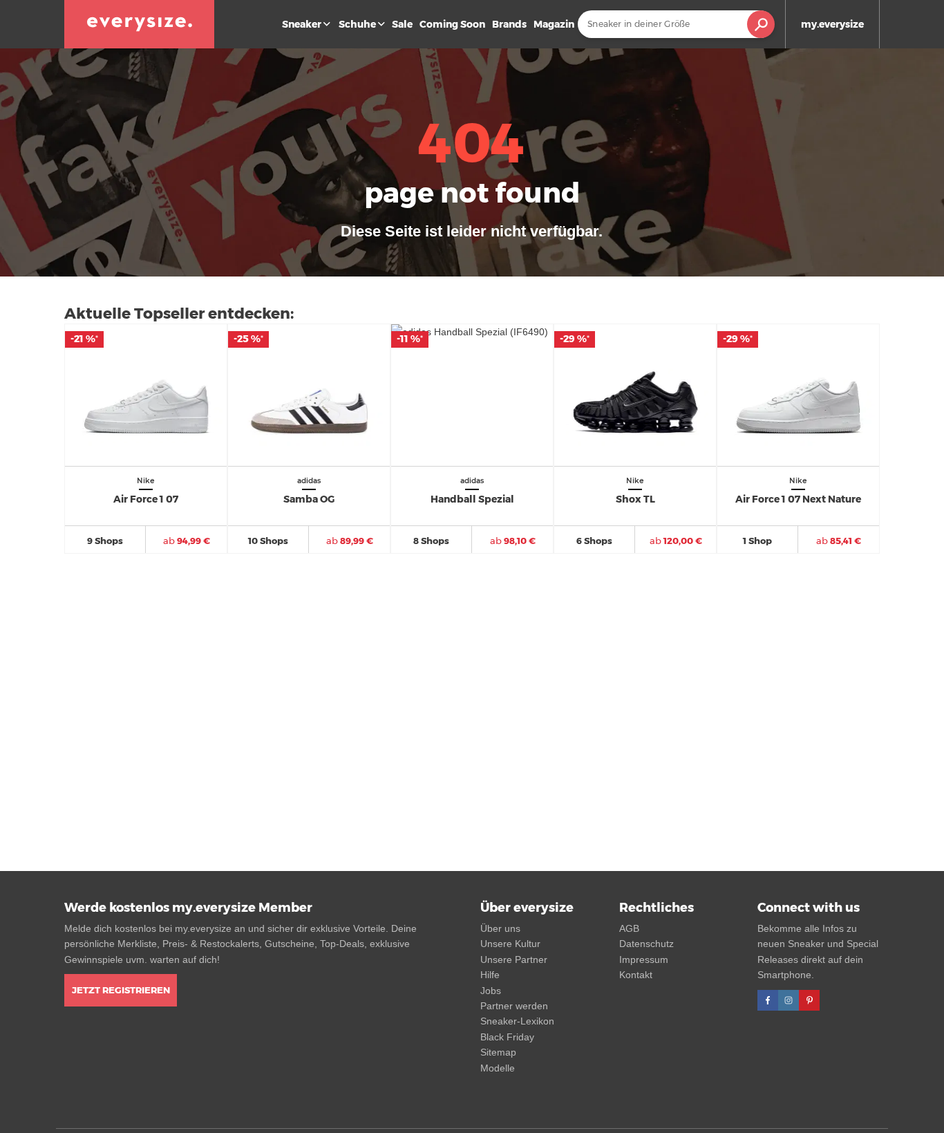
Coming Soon (452, 24)
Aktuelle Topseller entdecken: (179, 313)
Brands (509, 24)
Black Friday (507, 1036)
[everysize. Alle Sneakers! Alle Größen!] (139, 24)
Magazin (554, 24)
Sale (402, 24)
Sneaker (301, 24)
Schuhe (357, 24)
